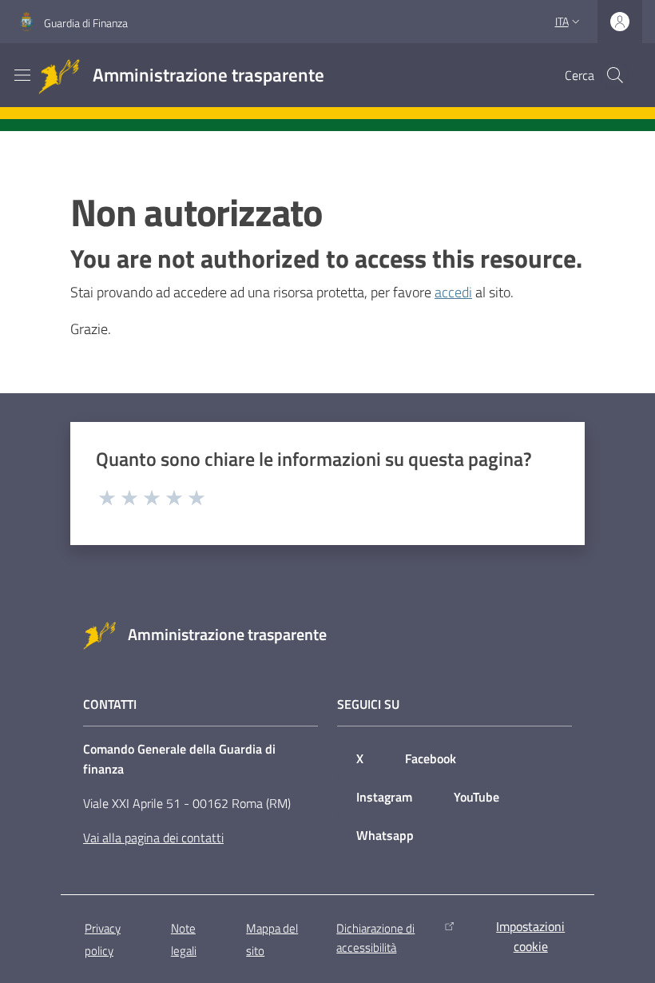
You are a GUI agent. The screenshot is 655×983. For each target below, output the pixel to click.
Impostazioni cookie (530, 936)
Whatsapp (385, 835)
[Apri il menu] (22, 75)
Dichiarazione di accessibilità (375, 937)
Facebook (430, 758)
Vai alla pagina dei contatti (153, 837)
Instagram (384, 796)
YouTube (476, 796)
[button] (615, 75)
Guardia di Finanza (86, 22)
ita (562, 21)
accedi (453, 292)
